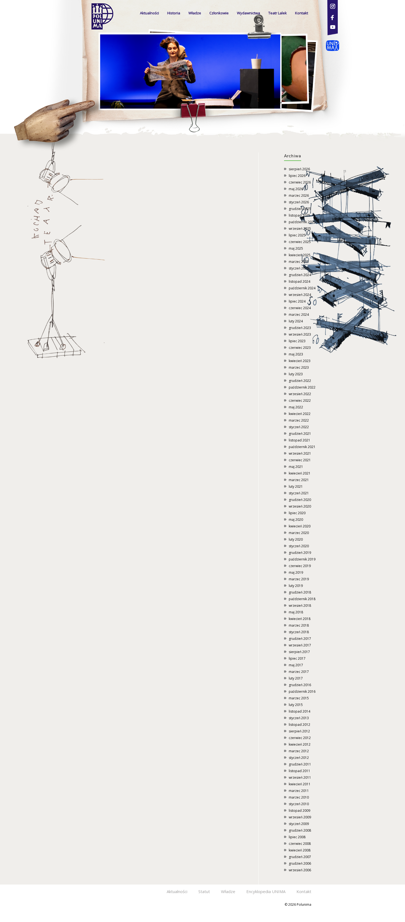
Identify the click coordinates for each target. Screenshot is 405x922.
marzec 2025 (299, 261)
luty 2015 (296, 704)
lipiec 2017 (297, 658)
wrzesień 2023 (300, 334)
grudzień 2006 (300, 863)
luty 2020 (296, 539)
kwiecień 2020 (299, 526)
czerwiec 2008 (300, 843)
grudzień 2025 (300, 208)
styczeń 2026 (299, 202)
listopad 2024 (299, 281)
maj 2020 (296, 519)
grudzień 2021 (300, 433)
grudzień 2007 (300, 856)
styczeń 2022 (299, 427)
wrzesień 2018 (300, 605)
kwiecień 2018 (299, 618)
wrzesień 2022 (300, 394)
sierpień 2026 (299, 169)
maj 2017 (296, 665)
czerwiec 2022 (300, 400)
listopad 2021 (299, 440)
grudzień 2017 (300, 638)
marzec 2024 (299, 314)
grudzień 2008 (300, 830)
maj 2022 (296, 407)
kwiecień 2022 (299, 413)
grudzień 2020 (300, 499)
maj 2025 (296, 248)
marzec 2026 (299, 195)
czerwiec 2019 (300, 566)
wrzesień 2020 (300, 506)
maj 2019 (296, 572)
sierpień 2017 (299, 651)
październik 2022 (302, 387)
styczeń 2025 (299, 268)
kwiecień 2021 (299, 473)
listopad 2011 (299, 771)
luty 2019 (296, 585)
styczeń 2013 (299, 718)
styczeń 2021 (299, 493)
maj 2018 (296, 612)
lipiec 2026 (297, 175)
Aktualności (149, 12)
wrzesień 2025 (300, 228)
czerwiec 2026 (300, 182)
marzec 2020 (299, 532)
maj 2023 (296, 354)
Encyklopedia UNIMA (265, 891)
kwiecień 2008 (299, 850)
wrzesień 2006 (300, 870)
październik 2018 (302, 599)
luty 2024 (296, 321)
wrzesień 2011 (300, 777)
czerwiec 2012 (300, 737)
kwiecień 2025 (299, 255)
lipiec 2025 (297, 235)
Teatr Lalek (277, 12)
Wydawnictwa (248, 12)
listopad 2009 (299, 810)
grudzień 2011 (300, 764)
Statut (204, 891)
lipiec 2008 (297, 837)
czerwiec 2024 (300, 308)
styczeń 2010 (299, 804)
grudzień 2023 (300, 327)
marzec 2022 (299, 420)
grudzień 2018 (300, 592)
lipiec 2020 (297, 513)
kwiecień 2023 (299, 360)
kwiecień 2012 (299, 744)
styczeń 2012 (299, 757)
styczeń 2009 (299, 823)
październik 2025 (302, 222)
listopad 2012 (299, 724)
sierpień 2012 (299, 731)
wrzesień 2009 (300, 817)
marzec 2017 (299, 671)
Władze (194, 12)
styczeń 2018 (299, 632)
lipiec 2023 (297, 341)
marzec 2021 (299, 480)
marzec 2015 (299, 698)
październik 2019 (302, 559)
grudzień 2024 (300, 275)
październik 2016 (302, 691)
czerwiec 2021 (300, 460)
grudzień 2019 (300, 552)
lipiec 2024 (297, 301)
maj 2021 (296, 466)
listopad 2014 (299, 711)
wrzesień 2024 (300, 294)
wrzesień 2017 (300, 645)
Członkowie (219, 12)
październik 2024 (302, 288)
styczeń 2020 (299, 546)
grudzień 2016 (300, 685)
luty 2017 (296, 678)
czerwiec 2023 (300, 347)
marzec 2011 (299, 790)
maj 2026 (296, 189)
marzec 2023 (299, 367)
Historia (173, 12)
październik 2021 (302, 446)
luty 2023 (296, 374)
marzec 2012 (299, 751)
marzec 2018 (299, 625)
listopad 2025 (299, 215)
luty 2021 (296, 486)
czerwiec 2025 (300, 241)
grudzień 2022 (300, 380)
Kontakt (301, 12)
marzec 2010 (299, 797)
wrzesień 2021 (300, 453)
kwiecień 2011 (299, 784)
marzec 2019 (299, 579)
